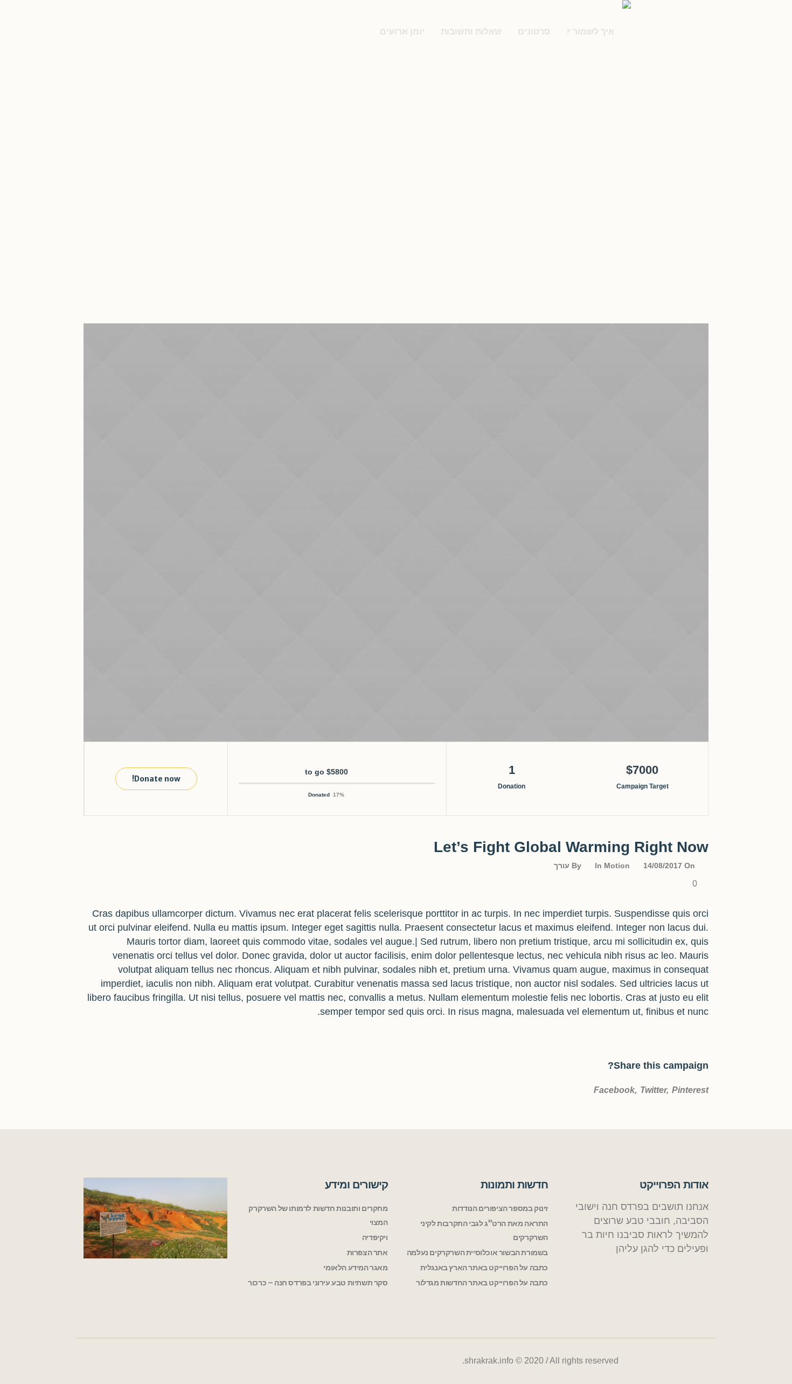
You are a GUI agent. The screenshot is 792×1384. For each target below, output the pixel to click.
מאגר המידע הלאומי (355, 1267)
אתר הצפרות (367, 1252)
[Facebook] (698, 1361)
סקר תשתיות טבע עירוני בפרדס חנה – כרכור (317, 1283)
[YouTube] (657, 1361)
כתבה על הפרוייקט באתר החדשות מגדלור (482, 1283)
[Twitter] (677, 1361)
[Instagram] (639, 1361)
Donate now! (156, 779)
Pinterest (690, 1090)
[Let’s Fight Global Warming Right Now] (396, 532)
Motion (617, 865)
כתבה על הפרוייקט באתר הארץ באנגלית (484, 1267)
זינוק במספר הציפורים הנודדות (500, 1208)
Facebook (614, 1090)
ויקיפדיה (375, 1237)
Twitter (653, 1090)
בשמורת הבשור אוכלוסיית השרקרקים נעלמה (477, 1252)
